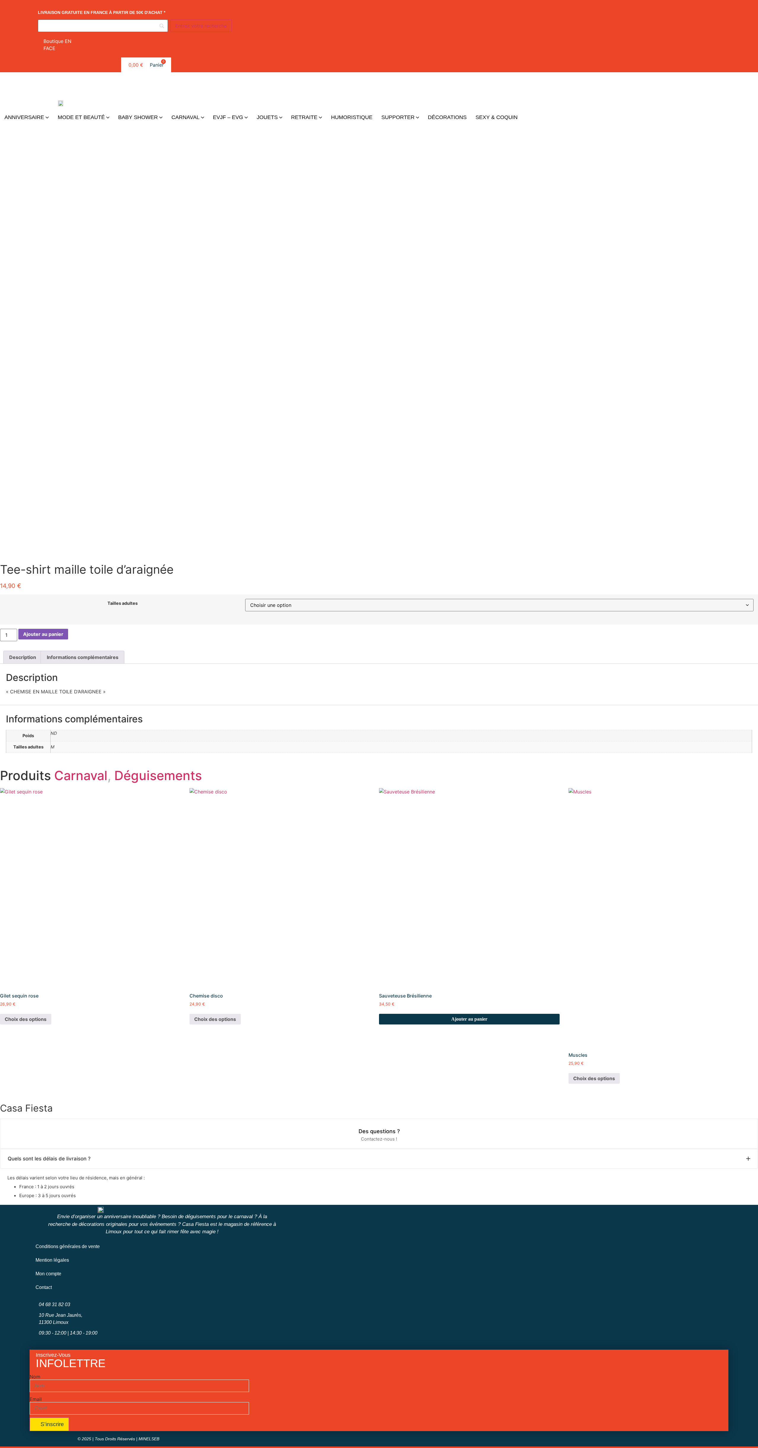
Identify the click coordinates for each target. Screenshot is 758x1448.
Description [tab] (22, 657)
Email (36, 1399)
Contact (44, 1287)
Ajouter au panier (43, 634)
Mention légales (52, 1260)
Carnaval (80, 775)
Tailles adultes (122, 603)
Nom (35, 1376)
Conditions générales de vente (68, 1246)
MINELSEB (149, 1438)
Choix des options (25, 1019)
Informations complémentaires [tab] (82, 657)
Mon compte (48, 1273)
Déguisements (158, 775)
